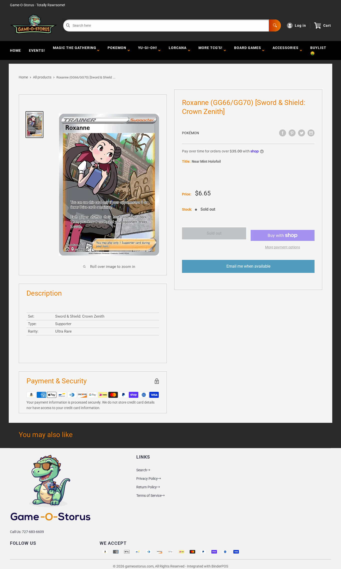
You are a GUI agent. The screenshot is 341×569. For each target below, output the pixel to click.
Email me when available (248, 266)
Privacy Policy (147, 479)
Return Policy (146, 487)
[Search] (275, 25)
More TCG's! (210, 50)
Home (15, 50)
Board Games (247, 50)
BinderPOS (219, 566)
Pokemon (117, 50)
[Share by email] (311, 132)
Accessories (286, 50)
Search (141, 470)
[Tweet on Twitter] (301, 132)
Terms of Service (149, 496)
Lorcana (177, 50)
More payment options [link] (282, 247)
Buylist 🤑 (318, 50)
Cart (327, 25)
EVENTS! (37, 50)
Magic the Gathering (74, 50)
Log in (300, 25)
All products (42, 77)
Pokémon (190, 133)
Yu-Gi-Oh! (147, 50)
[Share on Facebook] (282, 132)
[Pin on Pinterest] (292, 132)
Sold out (214, 233)
